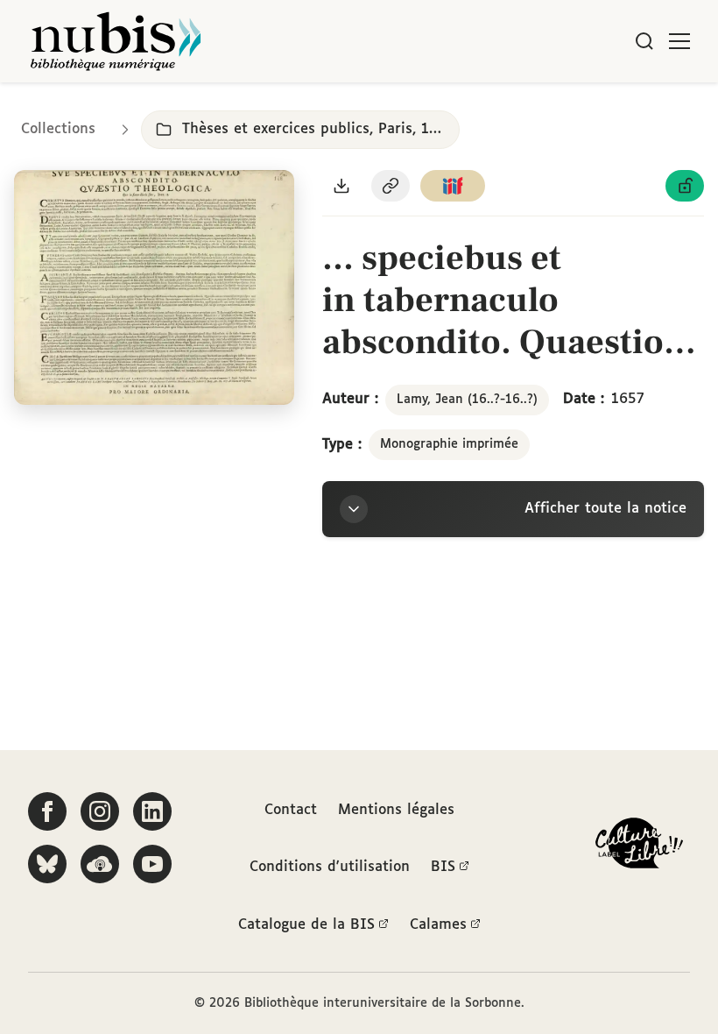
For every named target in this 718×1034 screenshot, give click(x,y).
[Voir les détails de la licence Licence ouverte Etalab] (684, 186)
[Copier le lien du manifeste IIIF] (452, 186)
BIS (443, 867)
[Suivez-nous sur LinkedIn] (152, 811)
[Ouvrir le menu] (679, 41)
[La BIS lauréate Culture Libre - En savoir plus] (639, 847)
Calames (438, 924)
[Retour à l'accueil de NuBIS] (115, 41)
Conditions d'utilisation (330, 867)
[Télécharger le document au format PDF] (341, 186)
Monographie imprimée (449, 444)
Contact (290, 810)
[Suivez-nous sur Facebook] (47, 811)
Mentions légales (396, 810)
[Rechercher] (644, 41)
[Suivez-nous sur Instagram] (100, 811)
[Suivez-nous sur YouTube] (152, 864)
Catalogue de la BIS (306, 924)
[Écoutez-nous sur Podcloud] (100, 864)
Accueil (631, 107)
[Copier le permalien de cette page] (390, 186)
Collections (58, 129)
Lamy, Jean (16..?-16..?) (467, 399)
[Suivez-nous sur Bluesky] (47, 864)
